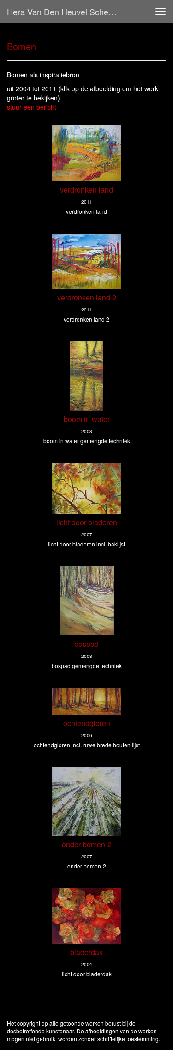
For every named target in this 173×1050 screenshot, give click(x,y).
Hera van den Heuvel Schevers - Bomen (66, 12)
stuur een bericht (31, 106)
